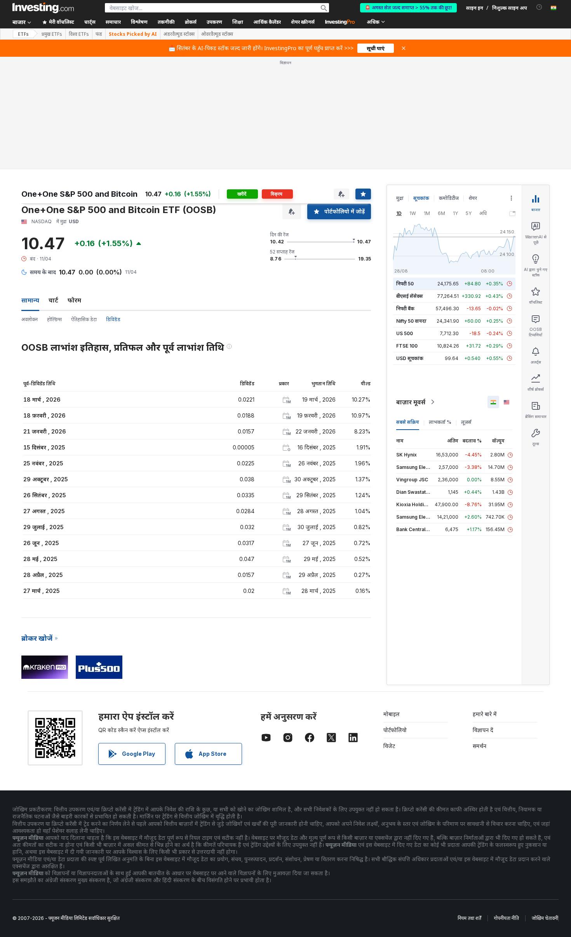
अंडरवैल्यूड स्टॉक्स (179, 34)
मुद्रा (400, 198)
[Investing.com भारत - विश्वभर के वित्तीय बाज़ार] (43, 7)
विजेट (389, 746)
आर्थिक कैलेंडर (267, 22)
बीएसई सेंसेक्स (409, 296)
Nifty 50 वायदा (411, 321)
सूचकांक (421, 198)
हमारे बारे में (485, 714)
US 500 (404, 333)
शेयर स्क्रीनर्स (303, 22)
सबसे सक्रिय (407, 422)
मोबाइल (391, 714)
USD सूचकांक (409, 358)
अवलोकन (29, 319)
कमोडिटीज (449, 198)
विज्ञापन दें (483, 730)
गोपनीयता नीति (506, 918)
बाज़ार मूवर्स (410, 402)
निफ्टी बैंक (405, 308)
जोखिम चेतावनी (545, 918)
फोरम (74, 300)
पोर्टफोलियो (395, 730)
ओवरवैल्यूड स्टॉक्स (217, 34)
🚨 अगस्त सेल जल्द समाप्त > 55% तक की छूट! (408, 7)
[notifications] (539, 7)
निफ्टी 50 (405, 284)
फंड (99, 34)
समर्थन (479, 746)
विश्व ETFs (79, 34)
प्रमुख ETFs (52, 34)
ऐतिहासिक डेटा (84, 319)
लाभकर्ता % (440, 422)
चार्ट (53, 300)
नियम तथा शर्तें (469, 918)
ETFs (23, 34)
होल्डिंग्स (54, 319)
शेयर (472, 198)
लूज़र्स (466, 422)
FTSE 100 (407, 346)
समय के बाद (43, 272)
